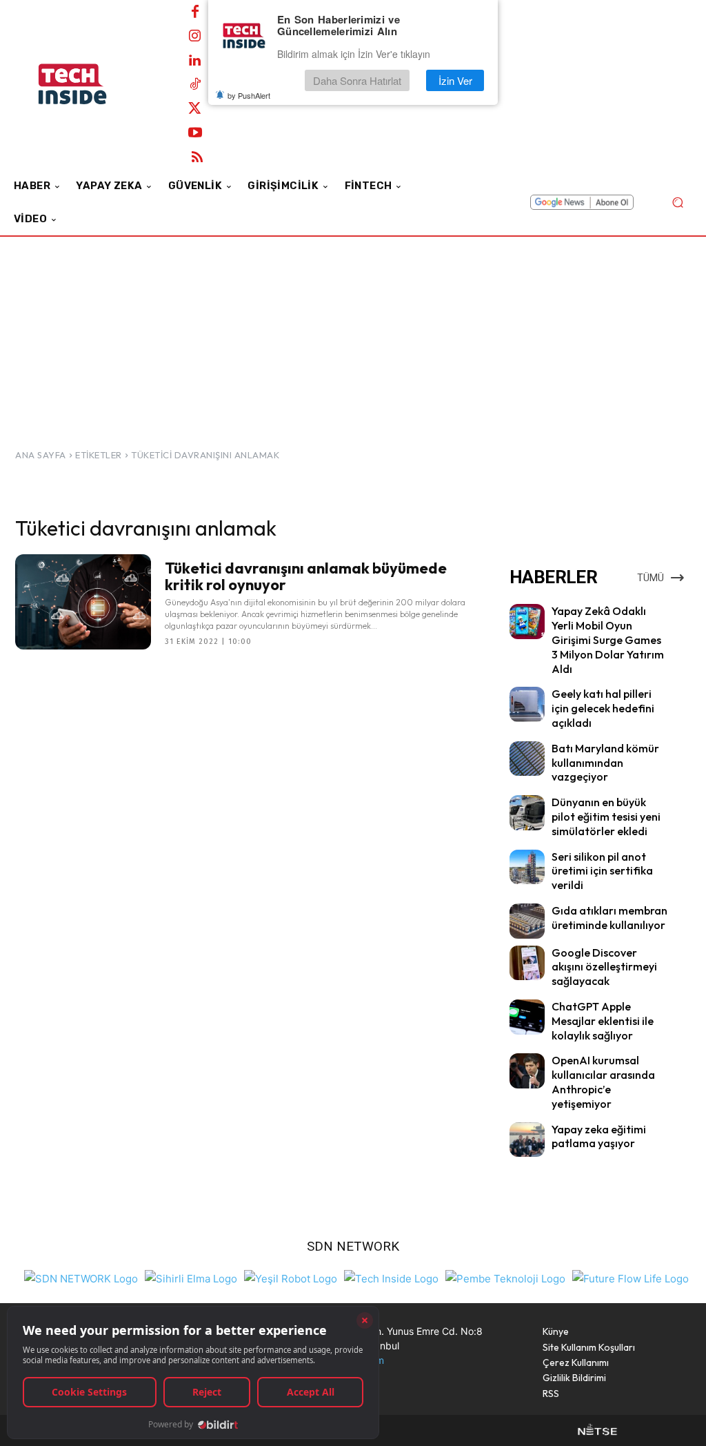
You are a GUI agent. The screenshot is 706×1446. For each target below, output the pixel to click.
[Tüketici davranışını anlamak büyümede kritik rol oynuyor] (83, 601)
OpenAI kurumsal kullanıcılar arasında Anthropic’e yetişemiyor (603, 1081)
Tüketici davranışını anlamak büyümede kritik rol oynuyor (306, 576)
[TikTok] (195, 85)
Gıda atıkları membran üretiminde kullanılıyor (609, 917)
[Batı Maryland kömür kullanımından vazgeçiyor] (527, 758)
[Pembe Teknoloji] (505, 1277)
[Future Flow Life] (630, 1277)
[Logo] (89, 84)
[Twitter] (195, 109)
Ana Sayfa (40, 454)
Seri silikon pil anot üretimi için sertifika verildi (602, 871)
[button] (677, 202)
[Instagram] (195, 37)
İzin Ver (455, 80)
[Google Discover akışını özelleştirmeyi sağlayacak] (527, 963)
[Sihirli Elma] (191, 1277)
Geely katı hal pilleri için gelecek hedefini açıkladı (603, 708)
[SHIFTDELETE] (81, 1277)
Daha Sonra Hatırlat (357, 80)
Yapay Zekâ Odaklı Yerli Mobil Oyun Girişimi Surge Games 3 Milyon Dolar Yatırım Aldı (608, 639)
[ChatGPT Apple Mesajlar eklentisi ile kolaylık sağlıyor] (527, 1017)
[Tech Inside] (391, 1277)
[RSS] (197, 157)
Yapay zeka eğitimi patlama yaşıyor (599, 1136)
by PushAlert (249, 95)
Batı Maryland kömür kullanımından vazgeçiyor (605, 762)
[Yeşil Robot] (290, 1277)
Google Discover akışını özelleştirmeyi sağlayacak (604, 967)
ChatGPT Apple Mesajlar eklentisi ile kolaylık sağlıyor (603, 1020)
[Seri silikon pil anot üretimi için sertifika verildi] (527, 867)
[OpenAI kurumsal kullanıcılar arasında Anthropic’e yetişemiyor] (527, 1070)
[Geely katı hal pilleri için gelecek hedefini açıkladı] (527, 704)
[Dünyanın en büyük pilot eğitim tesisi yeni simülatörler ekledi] (527, 812)
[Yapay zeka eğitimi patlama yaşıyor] (527, 1139)
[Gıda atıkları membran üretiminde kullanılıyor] (527, 921)
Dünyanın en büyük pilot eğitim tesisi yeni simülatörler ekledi (606, 816)
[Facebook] (195, 12)
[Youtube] (195, 133)
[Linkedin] (195, 61)
